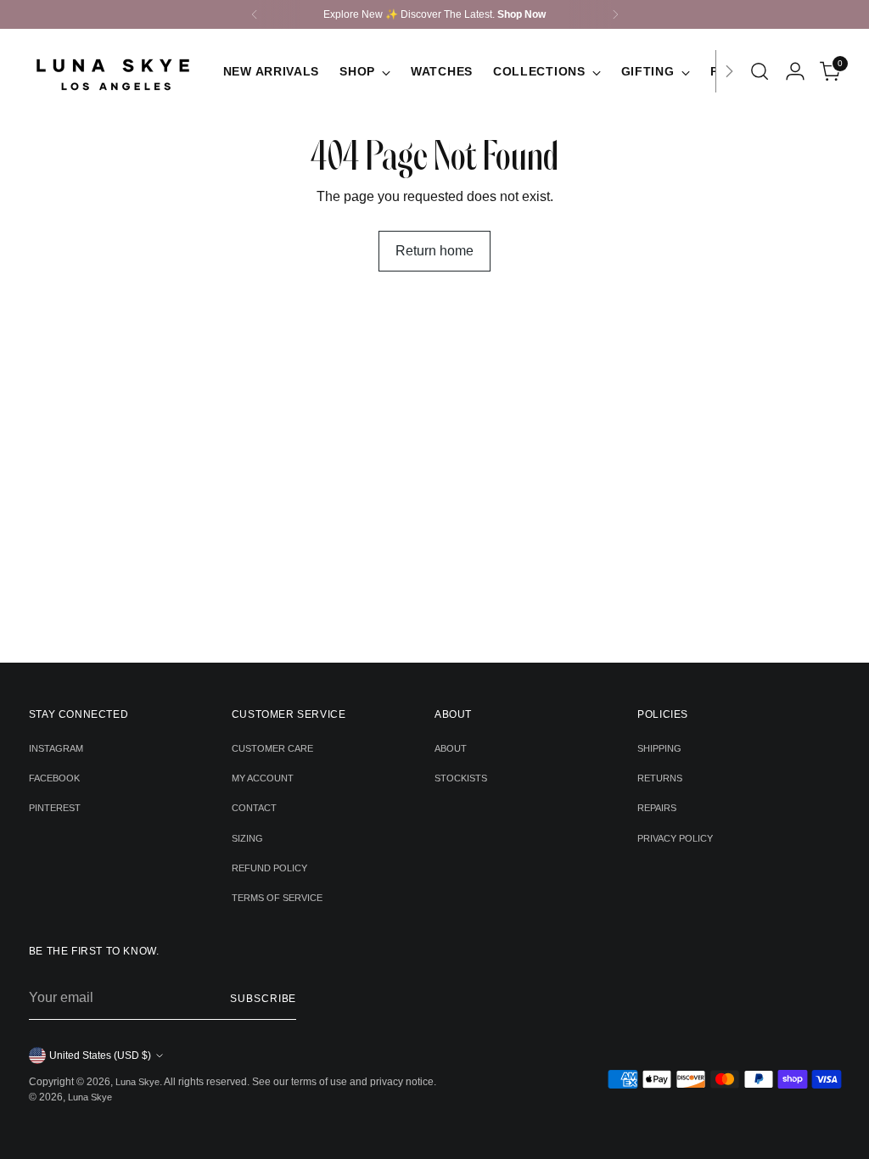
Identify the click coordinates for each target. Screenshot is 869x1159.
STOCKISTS (460, 778)
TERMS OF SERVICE (277, 898)
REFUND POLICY (269, 868)
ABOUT (450, 748)
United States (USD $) (100, 1055)
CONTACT (254, 808)
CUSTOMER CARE (272, 748)
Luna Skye (137, 1082)
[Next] (615, 14)
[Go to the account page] (795, 71)
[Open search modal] (759, 71)
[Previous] (254, 14)
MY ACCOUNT (263, 778)
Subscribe (263, 999)
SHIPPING (659, 748)
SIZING (247, 838)
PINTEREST (55, 808)
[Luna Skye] (114, 71)
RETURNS (659, 778)
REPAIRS (656, 808)
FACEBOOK (54, 778)
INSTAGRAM (56, 748)
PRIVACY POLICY (675, 838)
